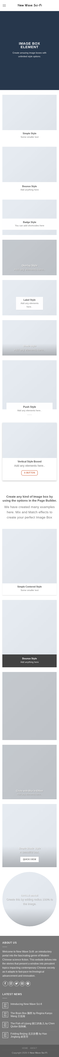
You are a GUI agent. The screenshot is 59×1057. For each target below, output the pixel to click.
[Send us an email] (22, 983)
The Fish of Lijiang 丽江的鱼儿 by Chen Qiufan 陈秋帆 (33, 1025)
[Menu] (4, 5)
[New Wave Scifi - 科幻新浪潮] (29, 5)
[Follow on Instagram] (11, 983)
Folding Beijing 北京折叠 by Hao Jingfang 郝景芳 (29, 1035)
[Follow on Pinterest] (28, 983)
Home (25, 1048)
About (33, 1048)
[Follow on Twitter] (16, 983)
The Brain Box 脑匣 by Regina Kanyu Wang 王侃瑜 (31, 1015)
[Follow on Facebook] (5, 983)
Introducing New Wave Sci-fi (26, 1004)
